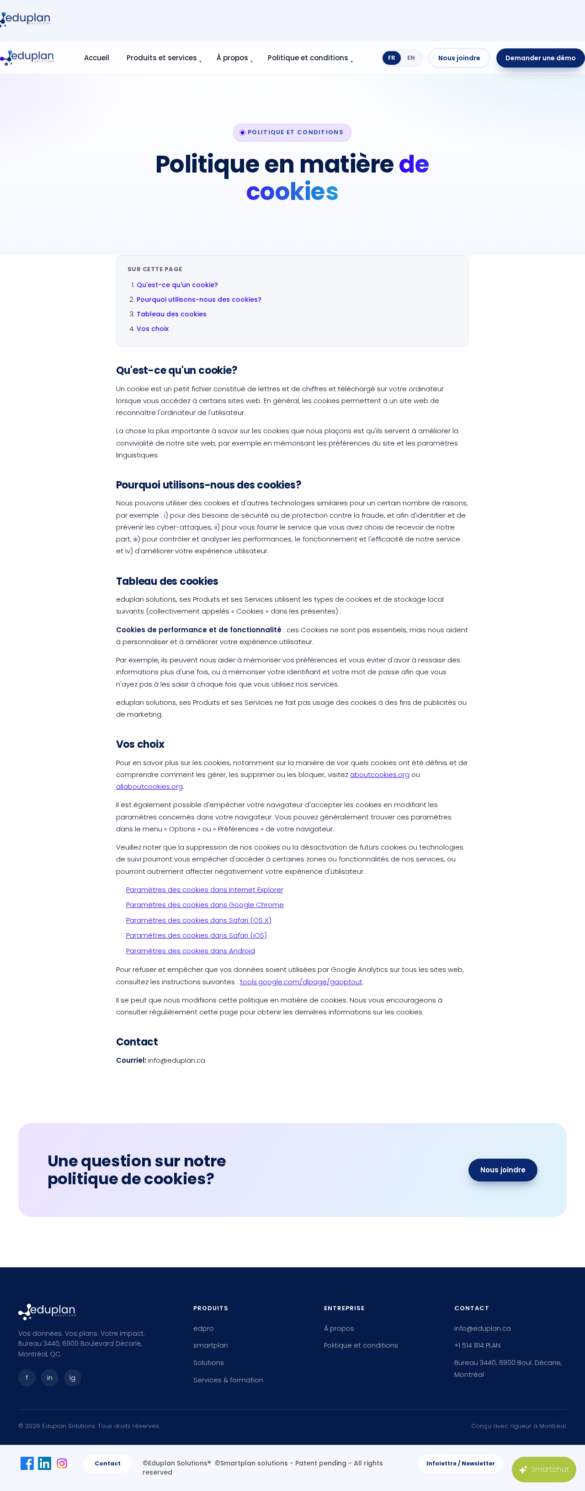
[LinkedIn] (44, 1463)
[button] (460, 1463)
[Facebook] (27, 1463)
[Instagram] (62, 1463)
